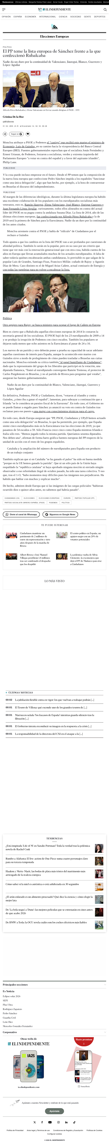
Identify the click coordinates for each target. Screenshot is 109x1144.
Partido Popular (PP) (85, 498)
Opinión (6, 16)
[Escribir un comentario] (28, 134)
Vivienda (83, 2)
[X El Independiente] (34, 1122)
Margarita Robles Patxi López (40, 2)
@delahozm (8, 122)
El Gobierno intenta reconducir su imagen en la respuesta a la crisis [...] (53, 726)
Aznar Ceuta (58, 2)
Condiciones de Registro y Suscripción (68, 1130)
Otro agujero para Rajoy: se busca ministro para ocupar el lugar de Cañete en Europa (51, 324)
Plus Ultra (8, 1004)
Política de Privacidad (15, 1130)
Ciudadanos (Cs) (12, 498)
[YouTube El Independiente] (50, 1122)
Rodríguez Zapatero (12, 1009)
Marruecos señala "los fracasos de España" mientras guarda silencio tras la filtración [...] (54, 717)
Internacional (47, 16)
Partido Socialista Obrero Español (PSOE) (25, 503)
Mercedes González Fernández (18, 1026)
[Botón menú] (3, 9)
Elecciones (29, 498)
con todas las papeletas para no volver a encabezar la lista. (36, 269)
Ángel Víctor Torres (71, 2)
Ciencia (63, 16)
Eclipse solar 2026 (11, 996)
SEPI (5, 1000)
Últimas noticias (21, 2)
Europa (67, 498)
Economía (30, 16)
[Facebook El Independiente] (42, 1122)
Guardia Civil (9, 1017)
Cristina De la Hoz (13, 117)
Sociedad (75, 16)
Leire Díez (8, 1022)
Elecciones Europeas (54, 36)
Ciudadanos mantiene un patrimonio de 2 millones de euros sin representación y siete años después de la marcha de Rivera (35, 539)
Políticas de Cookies (94, 1130)
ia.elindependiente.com (28, 1087)
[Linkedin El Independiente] (66, 1122)
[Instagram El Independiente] (58, 1122)
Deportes (99, 16)
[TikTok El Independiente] (74, 1123)
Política (7, 47)
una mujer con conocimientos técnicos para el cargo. (64, 411)
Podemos (53, 503)
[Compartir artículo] (5, 134)
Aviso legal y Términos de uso (38, 1130)
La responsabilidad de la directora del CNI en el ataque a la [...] (49, 733)
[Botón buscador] (105, 9)
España (18, 16)
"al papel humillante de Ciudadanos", (80, 362)
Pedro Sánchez (10, 1013)
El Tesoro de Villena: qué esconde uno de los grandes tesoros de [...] (51, 707)
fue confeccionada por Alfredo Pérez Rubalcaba (64, 216)
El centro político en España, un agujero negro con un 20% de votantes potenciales (85, 536)
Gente (87, 16)
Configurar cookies (54, 1134)
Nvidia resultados (95, 2)
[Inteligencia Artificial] (28, 1081)
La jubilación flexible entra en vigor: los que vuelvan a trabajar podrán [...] (54, 699)
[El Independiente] (54, 9)
